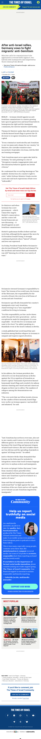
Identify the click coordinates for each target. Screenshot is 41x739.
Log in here (26, 698)
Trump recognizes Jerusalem (10, 677)
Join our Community (9, 7)
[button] (38, 2)
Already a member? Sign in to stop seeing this (20, 591)
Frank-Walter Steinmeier (9, 679)
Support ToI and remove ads (31, 7)
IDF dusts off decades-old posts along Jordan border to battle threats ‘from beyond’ (11, 642)
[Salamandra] (30, 731)
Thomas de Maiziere (22, 679)
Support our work (20, 586)
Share (7, 77)
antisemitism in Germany (22, 681)
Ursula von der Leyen (25, 677)
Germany (22, 675)
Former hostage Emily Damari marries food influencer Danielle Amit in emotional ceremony (28, 620)
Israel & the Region (14, 675)
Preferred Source (9, 67)
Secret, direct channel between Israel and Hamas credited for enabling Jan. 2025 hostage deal (10, 620)
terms (28, 199)
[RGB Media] (16, 732)
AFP (4, 72)
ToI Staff (11, 72)
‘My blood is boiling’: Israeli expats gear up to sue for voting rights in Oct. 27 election (28, 642)
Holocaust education (8, 681)
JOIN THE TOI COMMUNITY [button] (20, 694)
